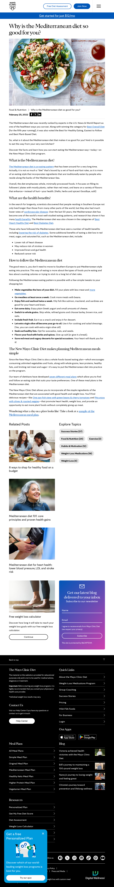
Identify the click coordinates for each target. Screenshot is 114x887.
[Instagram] (73, 858)
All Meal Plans (16, 750)
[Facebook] (59, 858)
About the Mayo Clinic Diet (73, 676)
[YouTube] (101, 858)
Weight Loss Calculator (21, 826)
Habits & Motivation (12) (73, 446)
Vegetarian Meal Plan (20, 789)
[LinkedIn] (80, 858)
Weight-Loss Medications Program (77, 683)
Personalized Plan (18, 807)
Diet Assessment (18, 819)
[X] (66, 858)
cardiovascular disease (36, 211)
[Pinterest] (94, 858)
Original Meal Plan (18, 763)
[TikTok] (87, 858)
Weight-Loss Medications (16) (76, 453)
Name (65, 610)
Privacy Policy (49, 868)
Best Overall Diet (96, 126)
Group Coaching (67, 689)
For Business (65, 715)
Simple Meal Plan (18, 757)
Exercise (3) (95, 438)
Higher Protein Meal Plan (22, 782)
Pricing (62, 702)
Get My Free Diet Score (21, 813)
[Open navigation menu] (98, 6)
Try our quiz (25, 877)
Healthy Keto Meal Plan (21, 776)
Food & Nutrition (17, 109)
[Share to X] (35, 114)
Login (62, 721)
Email (65, 619)
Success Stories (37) (71, 431)
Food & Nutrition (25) (72, 438)
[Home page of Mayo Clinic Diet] (11, 6)
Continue (28, 636)
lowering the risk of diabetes (33, 232)
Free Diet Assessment (57, 6)
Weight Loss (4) (69, 460)
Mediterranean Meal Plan (22, 769)
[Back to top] (104, 660)
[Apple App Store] (68, 737)
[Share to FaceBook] (31, 114)
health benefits (23, 219)
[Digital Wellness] (95, 875)
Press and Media (58, 871)
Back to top (14, 660)
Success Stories (67, 696)
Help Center (22, 720)
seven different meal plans (63, 376)
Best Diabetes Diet (43, 222)
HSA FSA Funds (67, 708)
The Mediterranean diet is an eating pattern (31, 166)
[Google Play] (88, 737)
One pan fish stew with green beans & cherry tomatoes (61, 397)
